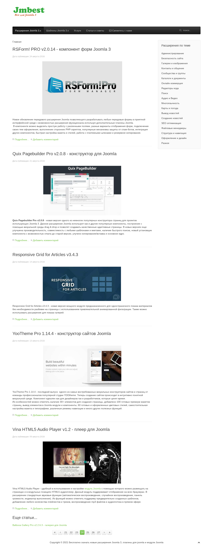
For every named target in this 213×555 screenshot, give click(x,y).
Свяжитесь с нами (121, 30)
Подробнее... (22, 139)
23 (76, 532)
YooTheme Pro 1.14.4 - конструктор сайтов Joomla (61, 333)
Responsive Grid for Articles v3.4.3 (45, 254)
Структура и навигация (173, 133)
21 (65, 532)
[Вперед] (104, 532)
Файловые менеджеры (173, 128)
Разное (165, 143)
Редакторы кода (170, 88)
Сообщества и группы (173, 73)
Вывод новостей (170, 113)
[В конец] (109, 532)
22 (71, 532)
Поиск (164, 93)
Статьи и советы (95, 30)
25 (87, 532)
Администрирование (172, 53)
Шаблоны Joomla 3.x (57, 30)
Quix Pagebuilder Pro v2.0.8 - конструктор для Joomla (64, 153)
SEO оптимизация (171, 123)
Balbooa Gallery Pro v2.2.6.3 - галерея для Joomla (39, 525)
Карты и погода (169, 108)
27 (98, 532)
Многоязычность (170, 103)
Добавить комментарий (45, 139)
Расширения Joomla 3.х (28, 30)
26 (93, 532)
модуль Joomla (93, 488)
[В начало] (54, 532)
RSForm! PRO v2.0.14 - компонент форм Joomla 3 (61, 49)
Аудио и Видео (169, 98)
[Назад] (60, 532)
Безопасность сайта (172, 58)
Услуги (77, 30)
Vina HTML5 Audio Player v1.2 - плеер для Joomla (61, 429)
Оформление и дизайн (174, 138)
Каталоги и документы (173, 78)
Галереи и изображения (174, 63)
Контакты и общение (172, 68)
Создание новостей (172, 118)
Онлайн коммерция (172, 83)
